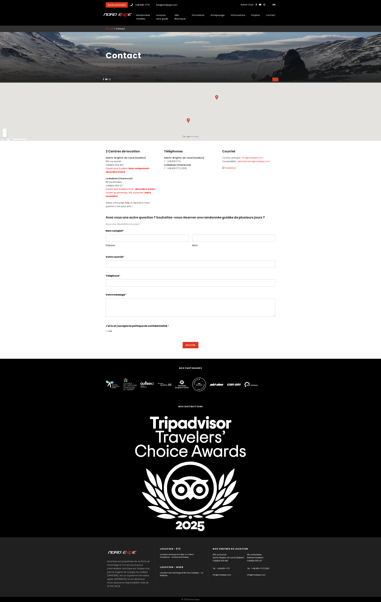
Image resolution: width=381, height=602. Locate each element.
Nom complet (115, 231)
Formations (198, 15)
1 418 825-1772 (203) (260, 568)
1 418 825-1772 (142, 4)
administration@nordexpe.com (254, 161)
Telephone (113, 275)
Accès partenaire (117, 4)
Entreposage (218, 15)
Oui (110, 331)
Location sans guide (162, 17)
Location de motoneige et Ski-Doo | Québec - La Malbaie (181, 574)
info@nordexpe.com (166, 4)
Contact (270, 15)
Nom (195, 245)
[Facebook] (256, 4)
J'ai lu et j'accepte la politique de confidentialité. (137, 326)
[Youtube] (260, 4)
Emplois (255, 15)
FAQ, (127, 202)
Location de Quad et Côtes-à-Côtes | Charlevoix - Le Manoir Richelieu (177, 555)
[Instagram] (264, 4)
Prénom (110, 245)
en (274, 4)
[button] (275, 79)
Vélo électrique (180, 17)
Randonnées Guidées (143, 17)
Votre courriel (115, 257)
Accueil (110, 28)
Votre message (116, 294)
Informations (238, 15)
